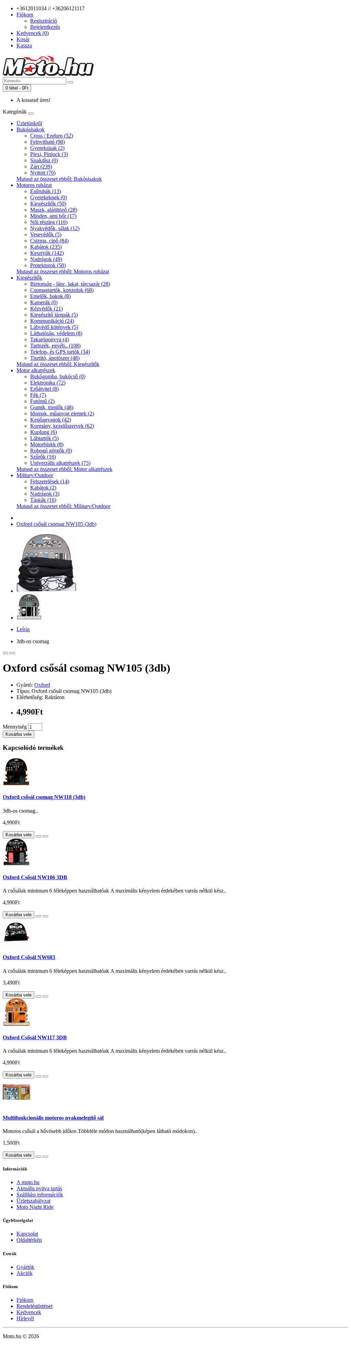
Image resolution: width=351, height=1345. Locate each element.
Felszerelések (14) (49, 481)
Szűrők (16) (43, 457)
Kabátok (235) (46, 247)
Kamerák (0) (44, 302)
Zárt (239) (41, 166)
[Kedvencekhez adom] (5, 653)
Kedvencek (28, 1312)
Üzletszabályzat (33, 1201)
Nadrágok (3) (44, 494)
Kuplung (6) (43, 432)
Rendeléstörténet (34, 1306)
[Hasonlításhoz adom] (12, 653)
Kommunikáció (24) (52, 321)
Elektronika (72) (47, 383)
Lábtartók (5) (44, 438)
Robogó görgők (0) (51, 450)
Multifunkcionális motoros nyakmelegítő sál (53, 1118)
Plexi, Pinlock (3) (49, 154)
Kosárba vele (18, 734)
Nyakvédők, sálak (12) (55, 228)
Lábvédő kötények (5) (54, 327)
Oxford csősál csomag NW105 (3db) (56, 524)
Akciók (24, 1273)
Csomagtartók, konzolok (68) (62, 290)
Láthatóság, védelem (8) (56, 333)
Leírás (23, 629)
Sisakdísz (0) (44, 160)
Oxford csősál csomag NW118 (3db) (44, 797)
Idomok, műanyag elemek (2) (62, 413)
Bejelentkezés (45, 27)
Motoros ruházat (34, 185)
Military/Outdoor (34, 475)
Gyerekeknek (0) (48, 197)
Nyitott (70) (43, 173)
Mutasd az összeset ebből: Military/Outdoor (63, 506)
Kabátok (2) (43, 488)
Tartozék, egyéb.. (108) (55, 346)
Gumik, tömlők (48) (51, 407)
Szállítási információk (39, 1194)
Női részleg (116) (49, 222)
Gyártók (25, 1267)
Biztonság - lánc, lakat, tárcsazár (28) (70, 284)
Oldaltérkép (29, 1240)
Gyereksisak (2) (47, 148)
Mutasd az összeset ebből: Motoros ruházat (62, 271)
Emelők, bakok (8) (50, 296)
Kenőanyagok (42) (50, 420)
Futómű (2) (42, 401)
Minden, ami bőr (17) (53, 216)
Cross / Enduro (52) (51, 136)
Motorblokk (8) (46, 444)
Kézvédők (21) (46, 308)
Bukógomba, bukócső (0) (57, 376)
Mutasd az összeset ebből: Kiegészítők (57, 364)
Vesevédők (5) (45, 234)
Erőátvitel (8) (44, 389)
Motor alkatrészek (35, 370)
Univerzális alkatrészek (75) (60, 463)
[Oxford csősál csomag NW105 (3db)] (46, 591)
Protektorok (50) (48, 265)
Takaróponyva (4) (49, 339)
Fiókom (24, 1300)
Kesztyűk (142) (47, 253)
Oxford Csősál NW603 (29, 957)
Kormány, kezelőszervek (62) (62, 426)
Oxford (42, 685)
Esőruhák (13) (45, 191)
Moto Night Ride (34, 1207)
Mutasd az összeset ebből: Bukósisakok (59, 179)
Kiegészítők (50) (48, 204)
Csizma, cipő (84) (49, 241)
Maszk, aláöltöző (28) (53, 210)
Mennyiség (15, 727)
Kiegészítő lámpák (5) (54, 315)
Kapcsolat (27, 1234)
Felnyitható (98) (47, 142)
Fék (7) (38, 395)
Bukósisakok (30, 129)
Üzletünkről (29, 123)
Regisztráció (43, 21)
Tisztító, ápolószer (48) (55, 358)
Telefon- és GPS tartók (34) (60, 352)
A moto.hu (27, 1182)
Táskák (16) (43, 500)
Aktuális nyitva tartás (39, 1188)
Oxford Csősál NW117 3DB (35, 1037)
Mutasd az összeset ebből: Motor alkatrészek (64, 469)
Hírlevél (25, 1318)
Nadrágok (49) (46, 259)
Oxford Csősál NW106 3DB (35, 877)
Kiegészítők (29, 278)
